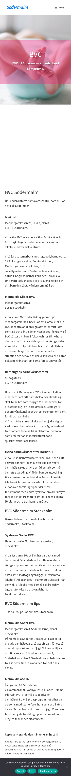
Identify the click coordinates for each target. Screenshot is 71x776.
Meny (61, 7)
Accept (20, 771)
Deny (32, 771)
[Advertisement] (35, 142)
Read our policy (47, 771)
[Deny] (67, 767)
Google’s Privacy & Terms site (35, 766)
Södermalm (17, 7)
